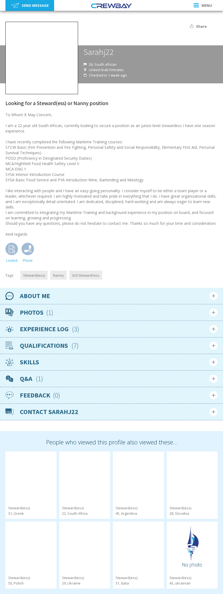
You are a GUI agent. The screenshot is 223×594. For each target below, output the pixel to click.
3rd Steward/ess (86, 275)
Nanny (58, 275)
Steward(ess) (34, 275)
